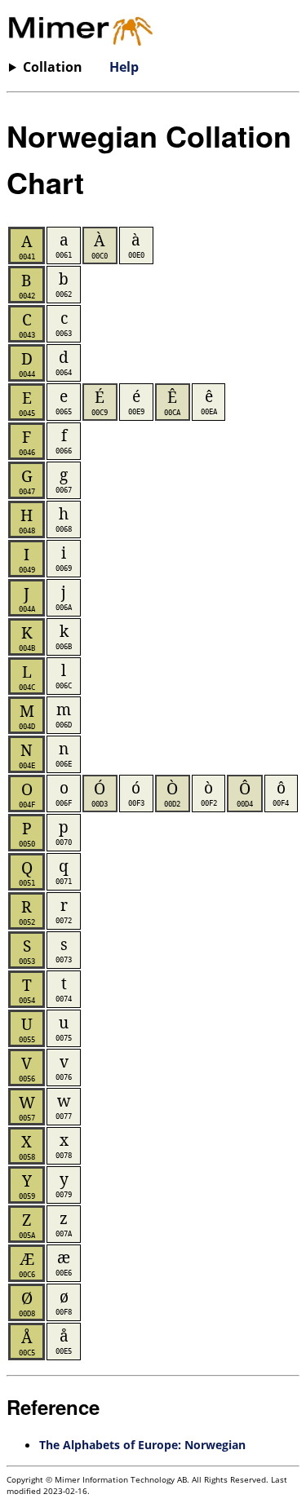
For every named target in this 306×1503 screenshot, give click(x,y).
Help (124, 67)
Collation (52, 67)
